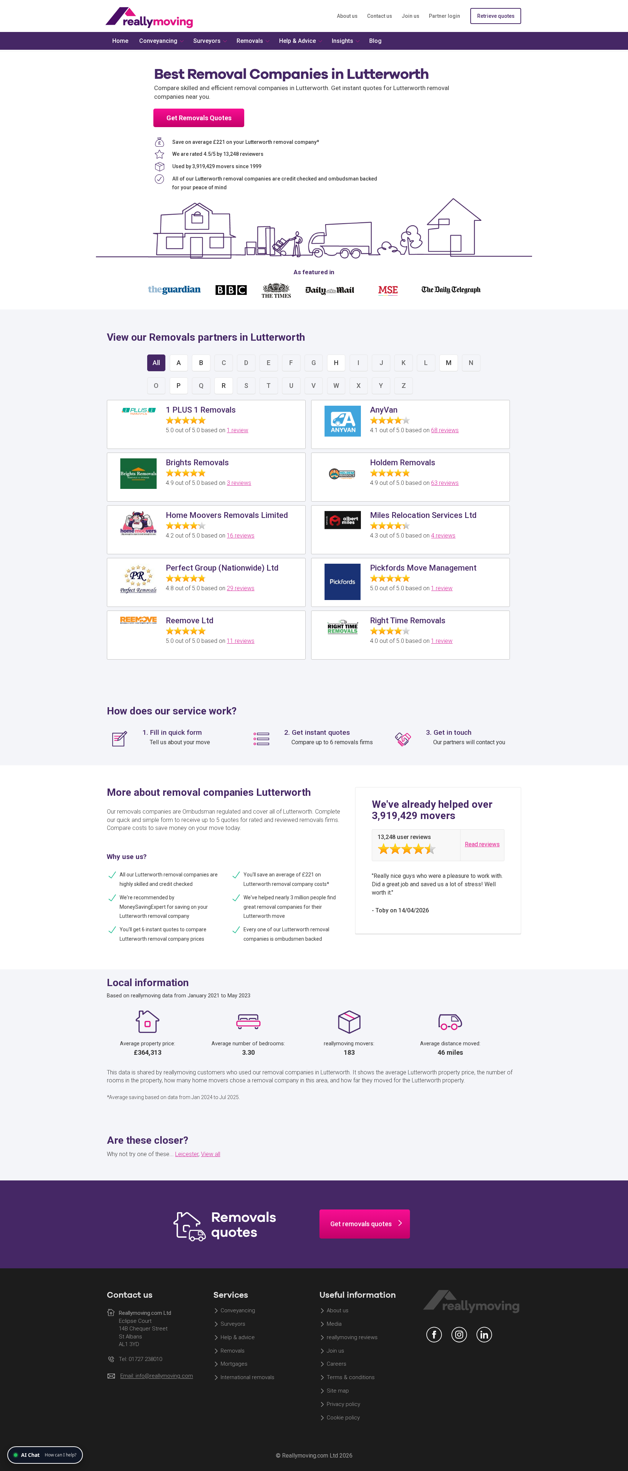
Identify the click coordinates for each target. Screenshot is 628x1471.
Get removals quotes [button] (361, 1224)
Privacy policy (343, 1404)
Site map (338, 1391)
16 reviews (240, 535)
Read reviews (482, 844)
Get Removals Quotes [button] (199, 118)
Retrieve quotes (496, 16)
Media (334, 1324)
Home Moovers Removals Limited (227, 515)
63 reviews (445, 482)
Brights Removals (197, 462)
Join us (410, 16)
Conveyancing (238, 1310)
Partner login (444, 16)
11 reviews (240, 640)
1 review (237, 430)
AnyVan (384, 409)
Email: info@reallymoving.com (156, 1376)
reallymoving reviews (352, 1337)
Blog (375, 40)
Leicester (186, 1154)
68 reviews (445, 430)
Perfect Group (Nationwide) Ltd (222, 567)
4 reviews (443, 535)
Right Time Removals (408, 620)
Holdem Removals (402, 462)
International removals (247, 1377)
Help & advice (238, 1337)
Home (120, 40)
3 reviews (239, 482)
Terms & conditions (351, 1377)
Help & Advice (297, 40)
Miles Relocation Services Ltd (423, 515)
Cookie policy (343, 1417)
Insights (342, 40)
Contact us (379, 16)
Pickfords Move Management (423, 567)
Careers (336, 1364)
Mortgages (234, 1364)
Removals (233, 1351)
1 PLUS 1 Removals (201, 409)
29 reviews (240, 588)
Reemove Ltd (189, 620)
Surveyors (233, 1324)
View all (210, 1154)
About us (347, 16)
